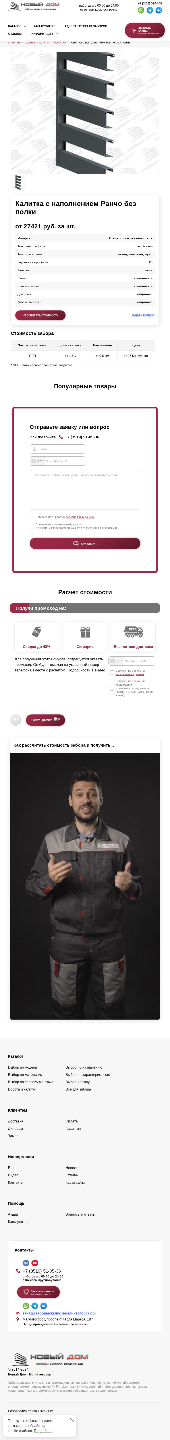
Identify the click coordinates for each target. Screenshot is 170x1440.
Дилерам (15, 1128)
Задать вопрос (143, 315)
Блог (12, 1168)
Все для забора (78, 1089)
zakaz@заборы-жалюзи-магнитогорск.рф (59, 1313)
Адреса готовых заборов (86, 26)
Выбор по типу (78, 1082)
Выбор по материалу (25, 1075)
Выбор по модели (22, 1067)
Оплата (72, 1121)
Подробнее (43, 1431)
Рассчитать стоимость (40, 315)
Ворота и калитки (37, 42)
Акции (13, 1214)
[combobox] (37, 461)
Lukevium (45, 1411)
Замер (13, 1136)
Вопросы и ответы (81, 1214)
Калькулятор (44, 26)
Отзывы (15, 33)
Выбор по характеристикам (88, 1075)
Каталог (14, 26)
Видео (13, 1175)
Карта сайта (75, 1182)
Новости (72, 1168)
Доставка (15, 1121)
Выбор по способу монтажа (30, 1082)
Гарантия (73, 1128)
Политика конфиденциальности (34, 1417)
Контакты (15, 1182)
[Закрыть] (71, 1419)
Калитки (60, 42)
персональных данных (80, 517)
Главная (14, 42)
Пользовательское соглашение (33, 1422)
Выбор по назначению (84, 1067)
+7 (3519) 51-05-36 (150, 3)
